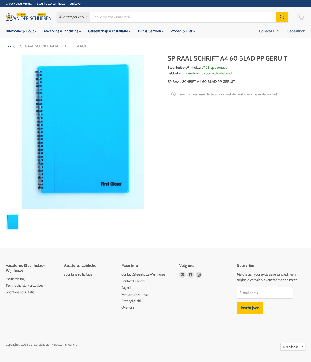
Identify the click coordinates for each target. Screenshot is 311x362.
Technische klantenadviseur (25, 286)
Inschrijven (250, 307)
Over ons (127, 307)
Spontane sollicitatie (20, 292)
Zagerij (126, 288)
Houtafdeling (15, 279)
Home (10, 46)
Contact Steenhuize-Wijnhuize (143, 274)
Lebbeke (75, 3)
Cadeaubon (296, 31)
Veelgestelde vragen (135, 294)
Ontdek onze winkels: (19, 3)
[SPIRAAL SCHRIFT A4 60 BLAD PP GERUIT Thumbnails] (12, 222)
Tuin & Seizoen (150, 31)
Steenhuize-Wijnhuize (51, 3)
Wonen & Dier (182, 31)
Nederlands (290, 347)
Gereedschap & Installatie (108, 31)
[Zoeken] (282, 17)
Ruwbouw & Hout (20, 31)
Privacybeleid (131, 301)
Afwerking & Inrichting (61, 31)
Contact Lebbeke (133, 281)
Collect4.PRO (269, 31)
